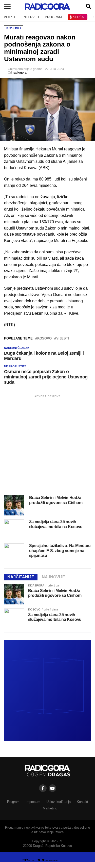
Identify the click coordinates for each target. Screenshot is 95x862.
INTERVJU (31, 17)
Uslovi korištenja (58, 802)
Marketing (50, 808)
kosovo (44, 338)
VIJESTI (10, 17)
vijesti (62, 338)
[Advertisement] (47, 446)
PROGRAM (53, 17)
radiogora (20, 72)
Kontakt (82, 802)
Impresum (33, 802)
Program (13, 802)
